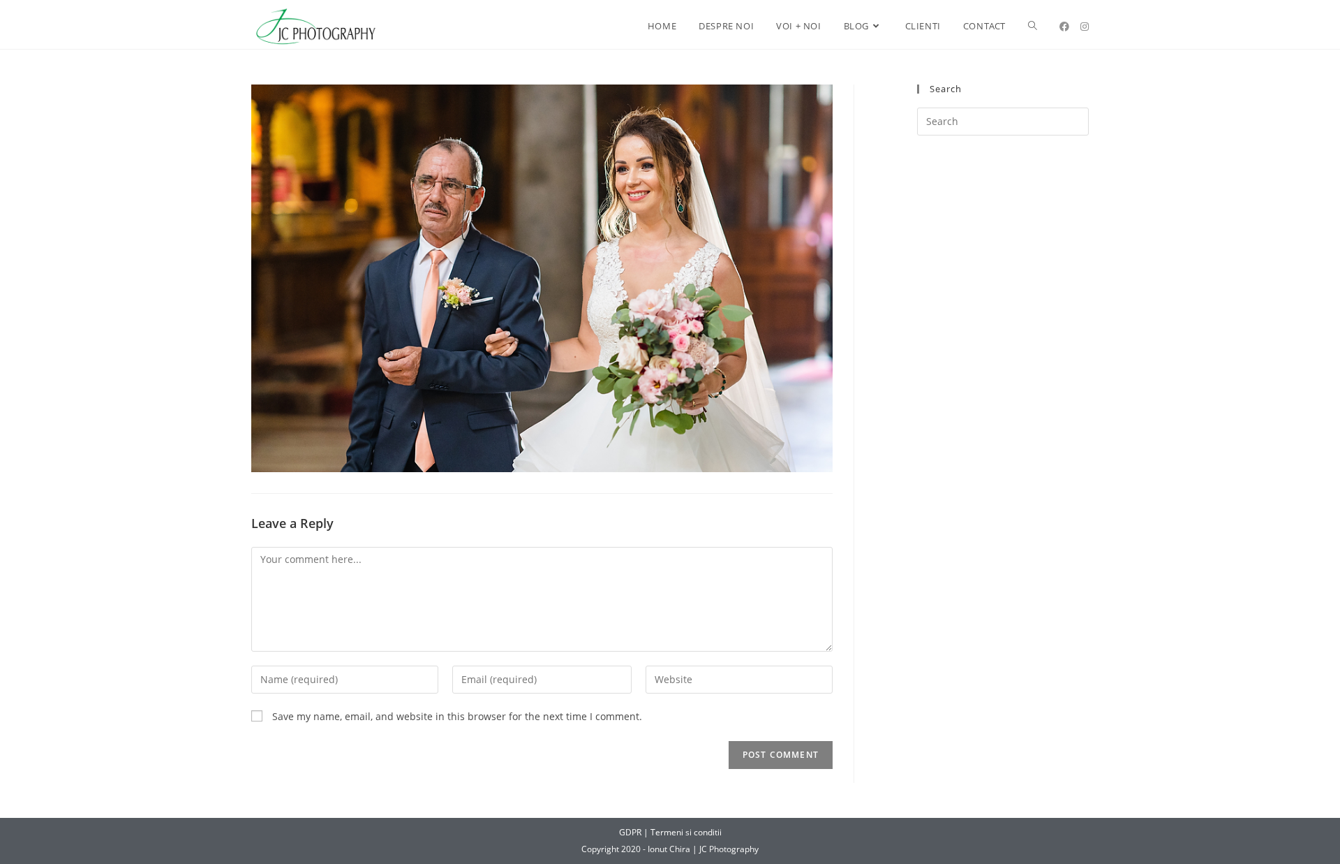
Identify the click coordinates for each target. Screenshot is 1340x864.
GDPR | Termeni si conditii (670, 832)
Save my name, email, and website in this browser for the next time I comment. (457, 716)
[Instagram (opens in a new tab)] (1084, 26)
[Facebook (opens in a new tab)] (1064, 26)
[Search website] (1032, 26)
